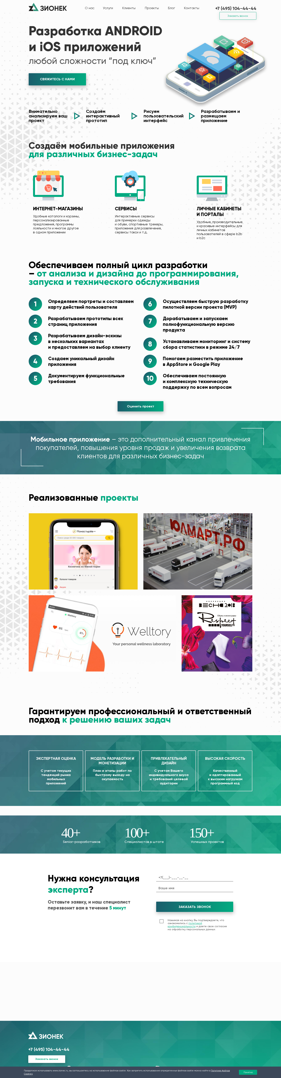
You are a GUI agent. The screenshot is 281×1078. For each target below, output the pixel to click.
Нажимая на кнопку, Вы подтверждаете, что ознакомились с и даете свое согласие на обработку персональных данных (197, 925)
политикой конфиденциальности (185, 925)
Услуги (108, 8)
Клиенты (129, 8)
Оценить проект (140, 406)
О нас (89, 8)
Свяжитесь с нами (57, 79)
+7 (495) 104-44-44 (235, 8)
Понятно (248, 1072)
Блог (171, 8)
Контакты (191, 8)
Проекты (152, 8)
